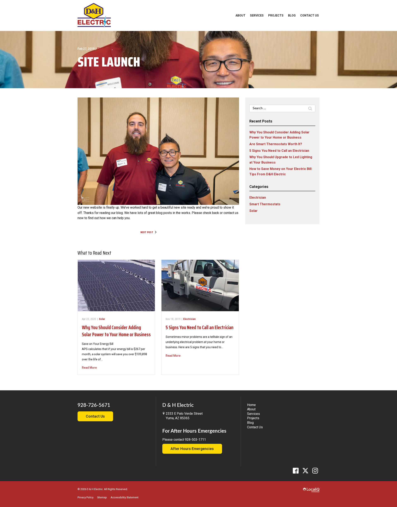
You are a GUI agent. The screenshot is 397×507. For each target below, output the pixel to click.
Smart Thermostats (264, 204)
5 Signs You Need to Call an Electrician (199, 327)
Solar (117, 48)
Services (257, 15)
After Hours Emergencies (192, 448)
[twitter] (305, 470)
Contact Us (309, 15)
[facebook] (295, 470)
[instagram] (315, 470)
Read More (89, 367)
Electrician (104, 48)
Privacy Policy (85, 497)
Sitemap (102, 497)
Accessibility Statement (125, 497)
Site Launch (109, 61)
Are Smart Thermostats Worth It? (275, 144)
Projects (275, 15)
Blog (292, 15)
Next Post (146, 232)
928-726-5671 (94, 405)
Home (251, 405)
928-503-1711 (195, 440)
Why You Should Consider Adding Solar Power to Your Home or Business (116, 331)
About (240, 15)
